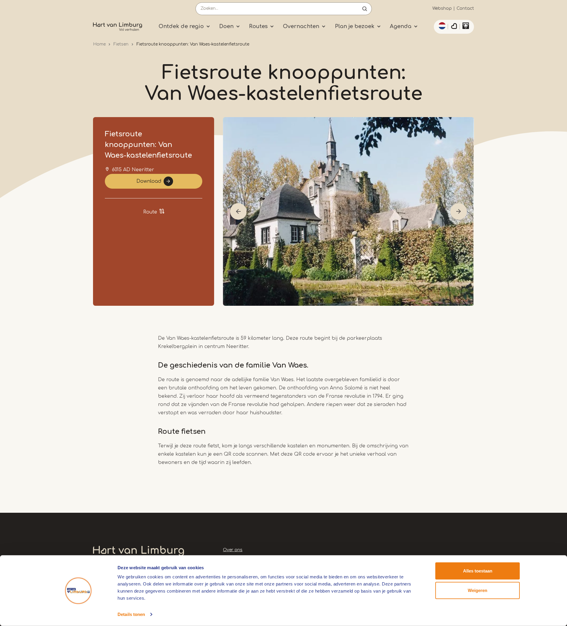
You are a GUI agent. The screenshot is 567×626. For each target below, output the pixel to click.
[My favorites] (453, 27)
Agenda (400, 26)
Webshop (442, 8)
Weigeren (477, 590)
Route (150, 212)
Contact (465, 8)
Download (148, 181)
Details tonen (131, 614)
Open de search (365, 8)
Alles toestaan (477, 570)
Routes (258, 26)
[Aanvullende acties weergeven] (441, 25)
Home (99, 44)
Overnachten (301, 26)
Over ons (232, 550)
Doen (226, 26)
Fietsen (120, 44)
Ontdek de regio (181, 26)
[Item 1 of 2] (348, 211)
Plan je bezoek (354, 26)
